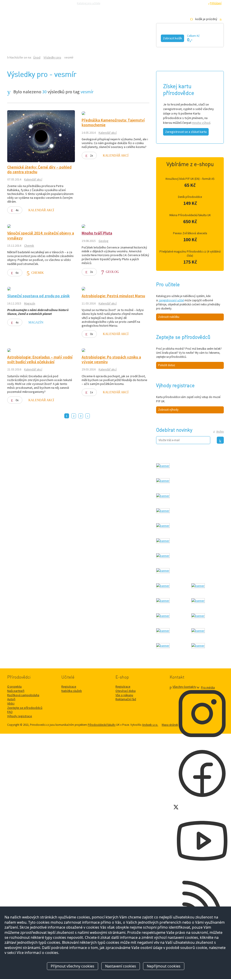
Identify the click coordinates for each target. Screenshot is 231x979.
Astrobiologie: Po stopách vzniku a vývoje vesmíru (111, 359)
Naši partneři (15, 691)
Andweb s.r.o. (150, 724)
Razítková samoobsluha (153, 3)
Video (110, 37)
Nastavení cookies (120, 966)
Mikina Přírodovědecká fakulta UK (190, 215)
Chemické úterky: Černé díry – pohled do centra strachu (39, 169)
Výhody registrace (19, 716)
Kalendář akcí (44, 37)
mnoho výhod (201, 123)
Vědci (10, 703)
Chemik (29, 246)
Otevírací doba (126, 691)
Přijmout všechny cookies (72, 966)
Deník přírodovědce (190, 197)
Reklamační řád (126, 699)
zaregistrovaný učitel (171, 300)
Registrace (199, 3)
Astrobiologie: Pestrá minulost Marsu (113, 295)
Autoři (11, 699)
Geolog (104, 241)
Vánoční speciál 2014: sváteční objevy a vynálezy (40, 235)
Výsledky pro (52, 57)
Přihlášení (216, 3)
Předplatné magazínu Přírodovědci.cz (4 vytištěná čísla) (190, 254)
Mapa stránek (170, 724)
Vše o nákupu (124, 695)
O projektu (14, 686)
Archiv (220, 431)
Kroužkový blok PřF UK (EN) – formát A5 (190, 179)
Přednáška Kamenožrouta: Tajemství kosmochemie (113, 122)
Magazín (82, 37)
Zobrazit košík (172, 38)
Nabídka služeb (71, 691)
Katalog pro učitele (88, 3)
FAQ (10, 712)
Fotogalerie (143, 37)
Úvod (36, 57)
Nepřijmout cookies (163, 966)
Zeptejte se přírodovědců (120, 3)
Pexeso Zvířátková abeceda (190, 233)
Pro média (177, 3)
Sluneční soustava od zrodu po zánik (38, 295)
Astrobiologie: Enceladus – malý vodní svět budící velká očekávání (39, 359)
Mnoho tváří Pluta (97, 233)
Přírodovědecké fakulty (102, 724)
